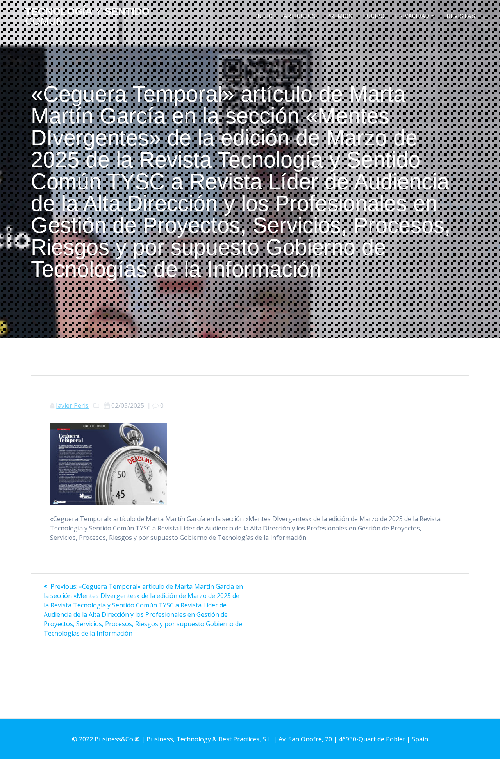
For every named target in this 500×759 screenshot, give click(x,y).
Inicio (264, 16)
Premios (340, 16)
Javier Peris (72, 405)
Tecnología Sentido (87, 17)
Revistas (461, 16)
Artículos (300, 16)
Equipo (374, 16)
